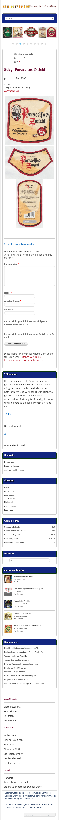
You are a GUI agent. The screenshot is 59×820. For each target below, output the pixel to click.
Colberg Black (22, 680)
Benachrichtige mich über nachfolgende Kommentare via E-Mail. (25, 323)
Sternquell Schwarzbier (20, 660)
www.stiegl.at (11, 90)
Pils (20, 61)
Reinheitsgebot (10, 506)
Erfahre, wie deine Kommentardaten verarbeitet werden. (25, 358)
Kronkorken (9, 491)
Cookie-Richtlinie (34, 807)
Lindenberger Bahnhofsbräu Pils (26, 648)
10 (45, 44)
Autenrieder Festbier (22, 601)
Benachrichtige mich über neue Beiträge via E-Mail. (29, 336)
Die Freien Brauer (13, 753)
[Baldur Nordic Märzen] (8, 613)
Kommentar (11, 263)
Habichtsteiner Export (27, 676)
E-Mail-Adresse (12, 301)
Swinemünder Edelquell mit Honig (24, 664)
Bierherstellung (10, 502)
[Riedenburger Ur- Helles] (8, 576)
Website (8, 309)
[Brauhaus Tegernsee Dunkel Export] (8, 589)
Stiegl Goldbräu (19, 668)
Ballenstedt (10, 735)
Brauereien (10, 720)
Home (6, 487)
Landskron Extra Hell (19, 656)
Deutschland (9, 462)
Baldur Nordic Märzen (22, 613)
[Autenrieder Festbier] (8, 601)
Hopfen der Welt (13, 758)
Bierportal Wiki (12, 749)
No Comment (18, 582)
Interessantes (9, 495)
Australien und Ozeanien (14, 470)
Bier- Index (10, 744)
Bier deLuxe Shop (13, 739)
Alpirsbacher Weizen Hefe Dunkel (27, 626)
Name (8, 292)
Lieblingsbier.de (12, 763)
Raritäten (11, 498)
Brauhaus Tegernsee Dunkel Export (28, 589)
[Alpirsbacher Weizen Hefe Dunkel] (8, 626)
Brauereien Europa (11, 466)
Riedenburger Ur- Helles (23, 576)
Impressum (8, 510)
